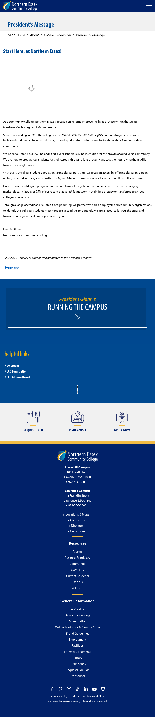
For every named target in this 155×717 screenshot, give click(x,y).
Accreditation (77, 621)
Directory (77, 525)
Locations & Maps (77, 514)
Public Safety (77, 664)
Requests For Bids (77, 670)
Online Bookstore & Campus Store (77, 627)
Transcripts (77, 676)
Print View (13, 268)
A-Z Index (77, 609)
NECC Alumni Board (17, 377)
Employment (77, 639)
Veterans (77, 588)
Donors (78, 582)
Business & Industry (77, 557)
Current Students (77, 576)
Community (78, 564)
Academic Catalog (77, 615)
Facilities (77, 645)
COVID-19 (77, 570)
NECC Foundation (16, 371)
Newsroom (12, 365)
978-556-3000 (77, 482)
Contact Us (77, 520)
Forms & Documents (77, 652)
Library (77, 658)
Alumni (78, 551)
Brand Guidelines (77, 633)
